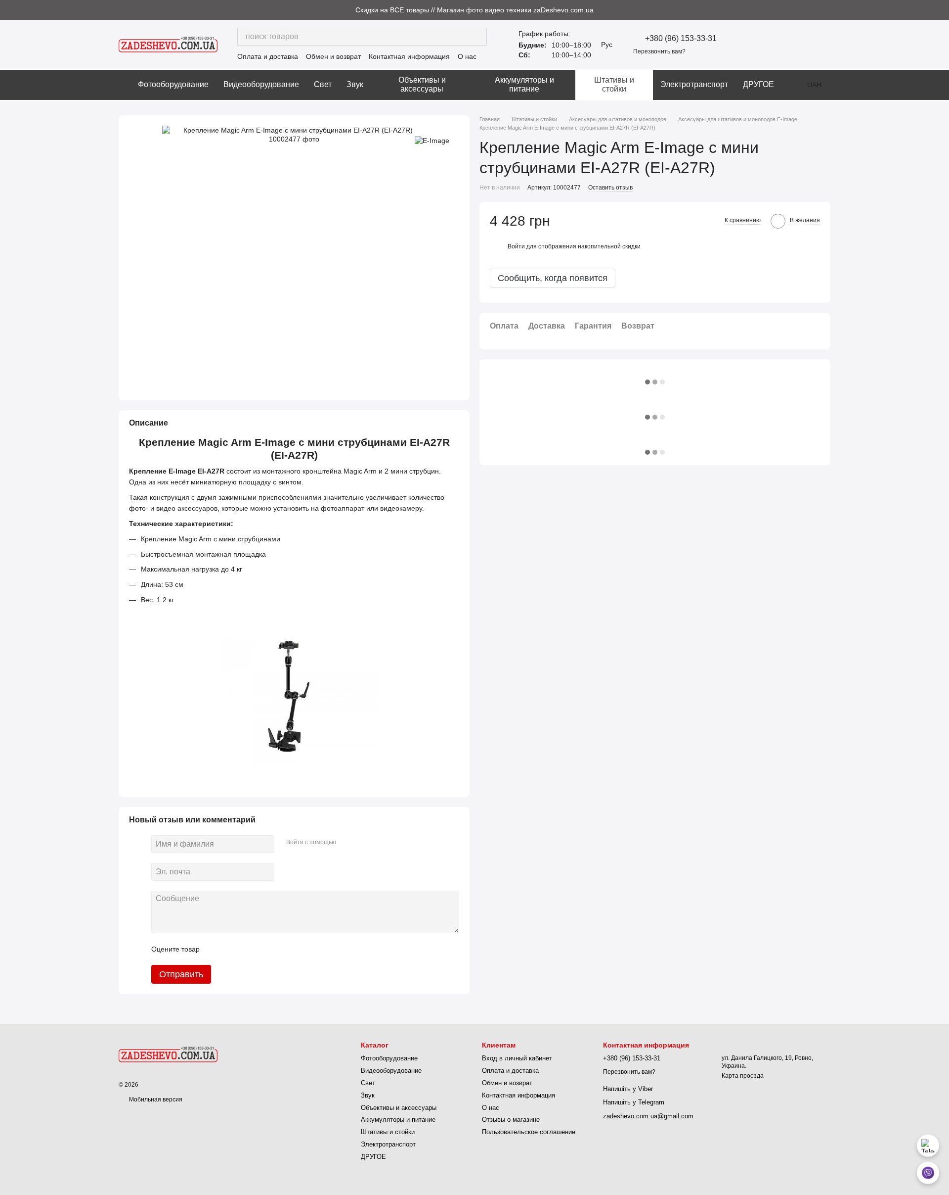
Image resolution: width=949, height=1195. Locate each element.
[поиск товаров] (478, 37)
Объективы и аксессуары (422, 84)
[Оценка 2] (232, 949)
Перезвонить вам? (659, 51)
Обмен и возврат (333, 56)
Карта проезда (743, 1075)
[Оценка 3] (248, 949)
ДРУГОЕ (758, 84)
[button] (941, 10)
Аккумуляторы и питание (524, 84)
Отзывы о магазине (511, 1119)
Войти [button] (516, 246)
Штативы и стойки (614, 84)
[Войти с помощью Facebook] (347, 843)
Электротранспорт (694, 84)
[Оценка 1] (216, 949)
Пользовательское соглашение (528, 1132)
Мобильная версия (155, 1099)
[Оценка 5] (279, 949)
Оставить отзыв (610, 187)
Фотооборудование (173, 84)
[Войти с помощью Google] (363, 843)
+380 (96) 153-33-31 (681, 39)
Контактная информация (409, 56)
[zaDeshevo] (168, 1054)
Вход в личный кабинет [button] (517, 1058)
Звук (354, 84)
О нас (467, 56)
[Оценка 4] (263, 949)
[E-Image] (432, 140)
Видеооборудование (261, 84)
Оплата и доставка (267, 56)
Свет (323, 84)
